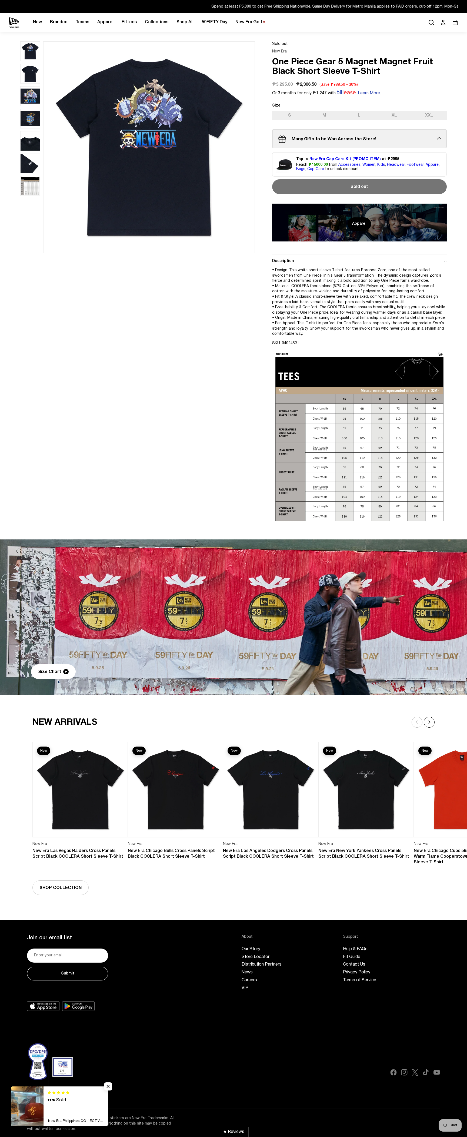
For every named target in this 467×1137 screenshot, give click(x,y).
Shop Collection (60, 888)
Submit (67, 973)
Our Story (251, 949)
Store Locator (255, 957)
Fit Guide (351, 957)
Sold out (359, 187)
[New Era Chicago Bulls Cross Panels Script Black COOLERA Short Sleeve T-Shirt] (175, 789)
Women (368, 165)
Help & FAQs (355, 949)
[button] (429, 722)
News (247, 972)
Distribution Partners (262, 964)
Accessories (349, 165)
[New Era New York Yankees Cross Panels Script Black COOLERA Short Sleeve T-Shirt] (366, 789)
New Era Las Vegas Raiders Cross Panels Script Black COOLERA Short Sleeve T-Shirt (77, 853)
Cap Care (315, 169)
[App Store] (43, 1006)
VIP (245, 988)
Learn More (369, 93)
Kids (381, 165)
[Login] (443, 22)
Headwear (396, 165)
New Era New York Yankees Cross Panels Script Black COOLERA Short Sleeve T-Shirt (363, 853)
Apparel (432, 165)
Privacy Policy (356, 972)
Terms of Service (359, 980)
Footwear (415, 165)
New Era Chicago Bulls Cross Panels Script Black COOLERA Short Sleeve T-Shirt (171, 853)
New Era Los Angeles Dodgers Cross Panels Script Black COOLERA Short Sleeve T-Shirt (268, 853)
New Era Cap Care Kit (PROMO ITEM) (345, 159)
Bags (300, 169)
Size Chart (49, 672)
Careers (249, 980)
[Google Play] (78, 1006)
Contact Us (354, 964)
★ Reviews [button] (233, 1132)
